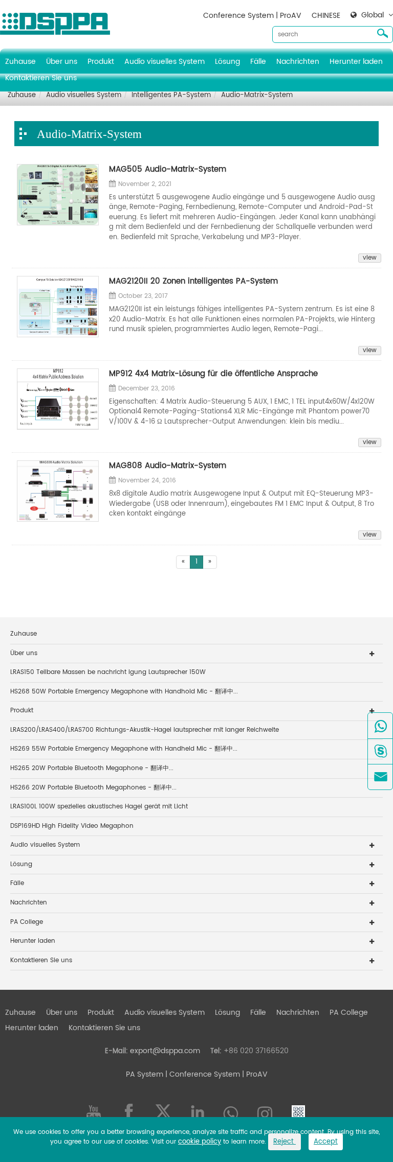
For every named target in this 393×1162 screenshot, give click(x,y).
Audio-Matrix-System (257, 95)
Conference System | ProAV (252, 15)
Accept (326, 1141)
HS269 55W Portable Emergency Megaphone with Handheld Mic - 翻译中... (123, 749)
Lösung (227, 61)
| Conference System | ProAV (215, 1074)
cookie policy (199, 1141)
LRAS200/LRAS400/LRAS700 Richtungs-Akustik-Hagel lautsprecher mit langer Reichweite (144, 730)
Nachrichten (297, 61)
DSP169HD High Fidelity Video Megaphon (72, 826)
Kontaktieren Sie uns (41, 78)
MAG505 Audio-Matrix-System (167, 169)
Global (372, 15)
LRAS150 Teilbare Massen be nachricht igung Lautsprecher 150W (108, 672)
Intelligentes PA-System (171, 95)
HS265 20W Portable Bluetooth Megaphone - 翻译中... (91, 768)
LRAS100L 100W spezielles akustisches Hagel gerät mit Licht (99, 806)
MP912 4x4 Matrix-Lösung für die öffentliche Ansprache (213, 373)
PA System (144, 1074)
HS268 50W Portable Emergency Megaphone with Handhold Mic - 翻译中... (124, 691)
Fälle (258, 61)
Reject (284, 1141)
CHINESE (326, 15)
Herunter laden (356, 61)
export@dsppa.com (165, 1051)
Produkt (101, 61)
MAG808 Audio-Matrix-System (167, 465)
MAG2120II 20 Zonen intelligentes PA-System (193, 281)
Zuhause (20, 61)
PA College (26, 922)
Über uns (61, 61)
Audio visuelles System (164, 61)
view (370, 258)
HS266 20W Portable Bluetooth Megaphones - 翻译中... (93, 788)
